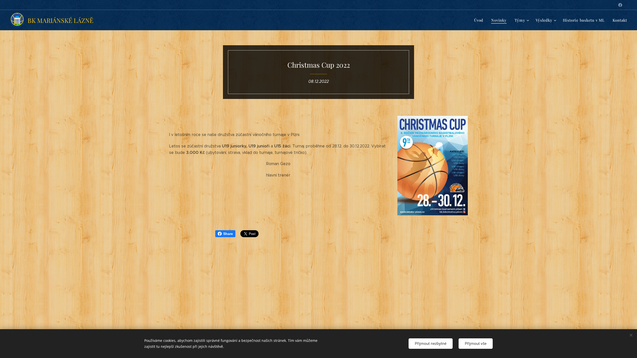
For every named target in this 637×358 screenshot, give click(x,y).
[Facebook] (620, 5)
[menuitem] (480, 20)
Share (228, 234)
